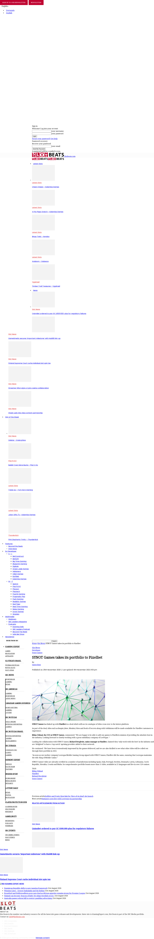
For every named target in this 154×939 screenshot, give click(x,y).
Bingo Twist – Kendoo (40, 236)
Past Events (10, 837)
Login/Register (11, 806)
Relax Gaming (18, 609)
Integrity (9, 783)
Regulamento (10, 741)
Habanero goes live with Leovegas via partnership (62, 799)
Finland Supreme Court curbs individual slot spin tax (29, 363)
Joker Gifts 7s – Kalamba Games (21, 515)
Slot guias (9, 670)
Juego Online (10, 722)
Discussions (10, 809)
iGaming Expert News (14, 884)
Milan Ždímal (37, 771)
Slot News (36, 309)
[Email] (66, 673)
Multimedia (9, 616)
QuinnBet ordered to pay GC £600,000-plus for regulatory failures (59, 313)
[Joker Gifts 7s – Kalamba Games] (19, 508)
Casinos (8, 727)
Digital (8, 795)
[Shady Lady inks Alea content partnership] (19, 406)
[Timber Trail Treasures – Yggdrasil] (43, 279)
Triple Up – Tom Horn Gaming (20, 490)
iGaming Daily (18, 627)
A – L (10, 554)
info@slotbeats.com (17, 917)
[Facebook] (35, 673)
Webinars (12, 619)
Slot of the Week (12, 417)
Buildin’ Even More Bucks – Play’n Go (23, 465)
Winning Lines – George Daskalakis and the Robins (24, 891)
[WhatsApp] (50, 673)
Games (7, 651)
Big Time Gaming (19, 561)
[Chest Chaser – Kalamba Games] (43, 180)
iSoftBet (16, 576)
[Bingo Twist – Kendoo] (43, 230)
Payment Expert (11, 926)
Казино (8, 752)
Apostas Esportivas (13, 736)
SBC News (8, 928)
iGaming (8, 682)
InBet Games (18, 574)
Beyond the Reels (15, 546)
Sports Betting (11, 707)
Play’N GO (12, 461)
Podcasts (12, 624)
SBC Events (8, 923)
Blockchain (10, 766)
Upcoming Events (12, 835)
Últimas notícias (12, 665)
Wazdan (16, 614)
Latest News (10, 698)
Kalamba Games (19, 579)
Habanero (17, 571)
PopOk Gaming (19, 594)
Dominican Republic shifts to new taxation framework (25, 888)
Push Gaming (18, 599)
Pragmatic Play (19, 596)
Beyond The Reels (20, 632)
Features (9, 544)
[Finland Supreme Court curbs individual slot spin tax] (19, 356)
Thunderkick (13, 535)
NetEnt (15, 584)
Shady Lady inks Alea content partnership (25, 413)
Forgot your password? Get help (45, 139)
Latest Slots (38, 164)
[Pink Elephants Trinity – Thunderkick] (19, 533)
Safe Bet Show (18, 634)
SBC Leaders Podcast (21, 629)
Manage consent (43, 937)
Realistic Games (19, 601)
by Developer (10, 551)
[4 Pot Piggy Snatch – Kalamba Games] (43, 205)
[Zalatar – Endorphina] (19, 434)
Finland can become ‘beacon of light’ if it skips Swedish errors (29, 896)
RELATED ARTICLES (39, 803)
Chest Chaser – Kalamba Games (45, 187)
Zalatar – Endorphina (17, 440)
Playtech (16, 591)
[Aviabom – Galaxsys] (43, 255)
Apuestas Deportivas (13, 724)
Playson (16, 589)
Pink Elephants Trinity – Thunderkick (23, 539)
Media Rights (10, 781)
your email (55, 146)
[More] (73, 673)
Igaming (8, 693)
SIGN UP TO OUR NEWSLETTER (13, 2)
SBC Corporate (10, 921)
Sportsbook (10, 679)
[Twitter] (43, 673)
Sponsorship (10, 778)
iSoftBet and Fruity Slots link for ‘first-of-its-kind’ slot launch (69, 796)
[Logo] (40, 160)
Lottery (8, 712)
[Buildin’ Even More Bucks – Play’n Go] (19, 458)
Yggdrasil (35, 282)
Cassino (8, 738)
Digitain (16, 566)
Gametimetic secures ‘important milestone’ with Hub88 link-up (34, 338)
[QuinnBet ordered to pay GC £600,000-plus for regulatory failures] (43, 307)
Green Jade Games (21, 569)
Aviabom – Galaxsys (40, 261)
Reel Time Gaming (20, 606)
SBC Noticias (9, 931)
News (35, 290)
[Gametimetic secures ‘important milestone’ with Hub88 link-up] (43, 332)
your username (57, 131)
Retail (7, 684)
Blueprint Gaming (20, 564)
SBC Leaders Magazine (17, 621)
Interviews (12, 549)
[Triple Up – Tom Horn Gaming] (19, 483)
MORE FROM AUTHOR (56, 803)
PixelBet (35, 774)
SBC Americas (10, 933)
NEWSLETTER (36, 2)
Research (9, 811)
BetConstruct (18, 556)
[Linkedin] (58, 673)
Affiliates (9, 656)
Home (34, 643)
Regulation (10, 653)
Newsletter (9, 637)
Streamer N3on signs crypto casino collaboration (28, 388)
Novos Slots (10, 667)
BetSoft (16, 559)
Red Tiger (16, 604)
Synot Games (18, 611)
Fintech (8, 764)
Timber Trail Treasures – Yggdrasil (46, 286)
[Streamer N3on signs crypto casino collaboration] (19, 381)
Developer (36, 650)
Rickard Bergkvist (39, 776)
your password (57, 134)
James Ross (36, 665)
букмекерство (11, 750)
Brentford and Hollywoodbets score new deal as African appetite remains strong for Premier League (44, 893)
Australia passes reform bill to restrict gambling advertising (28, 898)
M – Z (10, 581)
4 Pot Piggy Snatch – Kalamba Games (47, 211)
